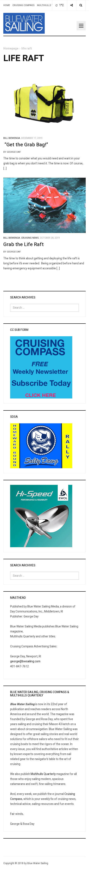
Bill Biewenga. (11, 138)
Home (6, 5)
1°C (61, 5)
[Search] (80, 5)
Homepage (10, 48)
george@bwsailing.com (25, 661)
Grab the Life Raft (23, 244)
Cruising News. (30, 238)
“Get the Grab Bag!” (25, 144)
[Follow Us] (71, 5)
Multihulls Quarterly (43, 774)
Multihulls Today (48, 5)
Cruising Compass (23, 5)
